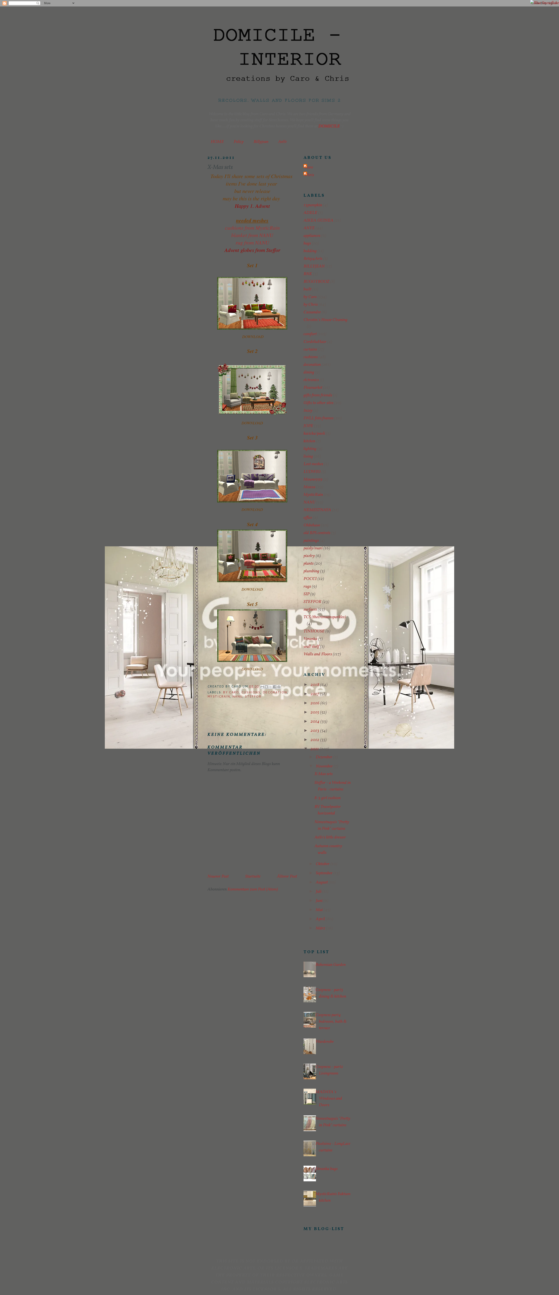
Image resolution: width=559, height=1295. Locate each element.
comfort (310, 334)
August (322, 882)
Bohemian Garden (331, 965)
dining (309, 372)
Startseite (253, 876)
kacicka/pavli (314, 434)
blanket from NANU (252, 234)
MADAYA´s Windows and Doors (329, 1098)
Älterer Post (287, 876)
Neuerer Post (218, 876)
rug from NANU (252, 242)
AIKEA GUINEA (318, 220)
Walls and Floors (318, 654)
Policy (239, 142)
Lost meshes (313, 464)
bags (307, 243)
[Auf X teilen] (270, 687)
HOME (217, 142)
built (307, 289)
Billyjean (261, 142)
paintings (311, 541)
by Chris (311, 305)
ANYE (309, 228)
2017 (315, 694)
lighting (310, 449)
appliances (312, 236)
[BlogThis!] (266, 687)
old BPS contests (317, 533)
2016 (315, 703)
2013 (315, 731)
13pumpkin (313, 205)
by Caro (231, 692)
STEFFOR (253, 696)
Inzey (308, 411)
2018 (315, 685)
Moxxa (309, 487)
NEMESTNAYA (317, 510)
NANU (237, 696)
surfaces (310, 609)
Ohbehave (312, 525)
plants (309, 564)
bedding (310, 251)
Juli (319, 892)
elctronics (311, 380)
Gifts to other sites (318, 403)
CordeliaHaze (315, 342)
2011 (315, 749)
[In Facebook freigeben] (275, 687)
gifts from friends (318, 395)
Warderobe (325, 1042)
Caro (309, 167)
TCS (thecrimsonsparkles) (325, 617)
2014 (315, 722)
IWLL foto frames (318, 418)
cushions (250, 692)
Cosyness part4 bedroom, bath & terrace (331, 1021)
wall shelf (311, 647)
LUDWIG (312, 472)
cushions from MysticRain (252, 227)
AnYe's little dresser (330, 837)
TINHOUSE (314, 631)
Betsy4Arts (313, 259)
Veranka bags (327, 1169)
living (308, 456)
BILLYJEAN (314, 266)
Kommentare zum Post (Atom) (253, 889)
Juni (319, 901)
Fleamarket (313, 388)
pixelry (309, 556)
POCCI (310, 579)
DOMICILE (329, 126)
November (325, 766)
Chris (309, 175)
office (308, 518)
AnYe (282, 142)
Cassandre (312, 312)
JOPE (308, 426)
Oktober (323, 864)
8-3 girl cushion (327, 798)
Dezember (324, 757)
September (324, 873)
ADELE (310, 213)
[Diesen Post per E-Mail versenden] (262, 687)
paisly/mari (313, 548)
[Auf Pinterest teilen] (279, 687)
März (321, 928)
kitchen (309, 441)
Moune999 (313, 479)
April (321, 919)
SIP (306, 594)
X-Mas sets (323, 774)
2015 (315, 712)
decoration (275, 692)
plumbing (311, 571)
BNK (308, 274)
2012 (315, 740)
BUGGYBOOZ (316, 282)
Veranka (310, 639)
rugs (307, 586)
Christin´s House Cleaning (325, 320)
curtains (310, 349)
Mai (320, 910)
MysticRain (218, 696)
